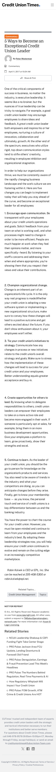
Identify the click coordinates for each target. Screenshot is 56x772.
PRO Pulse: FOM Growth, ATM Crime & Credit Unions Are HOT (24, 692)
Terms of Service (46, 762)
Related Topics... (26, 589)
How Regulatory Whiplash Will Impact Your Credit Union (25, 683)
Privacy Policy (19, 765)
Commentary (12, 36)
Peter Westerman (24, 59)
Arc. (19, 762)
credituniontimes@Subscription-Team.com (29, 743)
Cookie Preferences (34, 765)
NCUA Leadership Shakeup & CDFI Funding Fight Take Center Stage (27, 639)
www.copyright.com (25, 615)
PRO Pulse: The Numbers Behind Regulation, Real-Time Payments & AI (27, 674)
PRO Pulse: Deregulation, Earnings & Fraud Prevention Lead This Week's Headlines (27, 663)
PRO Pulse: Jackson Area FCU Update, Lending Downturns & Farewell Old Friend (24, 650)
